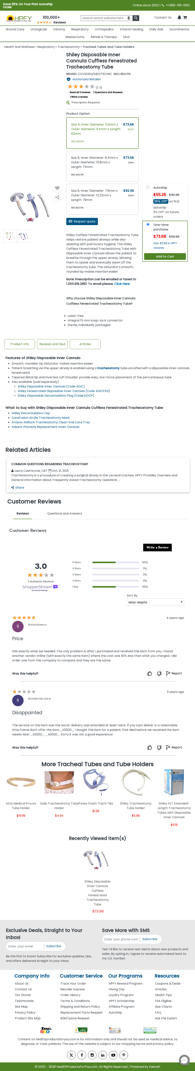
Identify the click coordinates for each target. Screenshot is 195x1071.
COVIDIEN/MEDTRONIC (89, 74)
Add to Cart (165, 256)
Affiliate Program (121, 1006)
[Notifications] (179, 17)
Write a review (79, 96)
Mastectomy (75, 37)
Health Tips (163, 995)
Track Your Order (73, 983)
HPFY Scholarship (121, 1001)
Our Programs (125, 976)
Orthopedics (104, 29)
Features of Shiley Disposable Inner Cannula (43, 358)
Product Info (19, 344)
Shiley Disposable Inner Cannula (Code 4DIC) (51, 386)
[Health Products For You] (19, 18)
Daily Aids (156, 29)
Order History (70, 995)
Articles (85, 344)
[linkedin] (102, 1055)
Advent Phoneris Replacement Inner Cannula (45, 427)
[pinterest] (123, 1055)
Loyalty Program (121, 995)
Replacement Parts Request (81, 1012)
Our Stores (23, 995)
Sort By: (132, 595)
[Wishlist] (57, 188)
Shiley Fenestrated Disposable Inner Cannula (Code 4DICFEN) (64, 391)
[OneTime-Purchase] (147, 225)
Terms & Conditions (75, 1001)
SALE (126, 37)
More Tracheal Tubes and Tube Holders (98, 764)
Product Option (78, 113)
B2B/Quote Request (75, 1018)
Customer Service (81, 976)
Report (177, 673)
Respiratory (80, 29)
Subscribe (53, 946)
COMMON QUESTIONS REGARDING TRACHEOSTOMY (49, 464)
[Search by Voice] (128, 18)
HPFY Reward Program (125, 983)
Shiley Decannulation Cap (31, 413)
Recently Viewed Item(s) (97, 839)
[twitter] (71, 1055)
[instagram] (92, 1055)
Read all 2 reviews (80, 92)
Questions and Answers (109, 92)
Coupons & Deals (168, 983)
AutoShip (115, 1012)
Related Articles (28, 449)
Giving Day (117, 989)
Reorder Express (72, 989)
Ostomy (59, 29)
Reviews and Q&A (52, 344)
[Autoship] (147, 188)
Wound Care (15, 29)
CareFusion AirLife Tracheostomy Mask (41, 418)
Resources (167, 976)
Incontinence (179, 29)
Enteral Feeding (131, 29)
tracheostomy (108, 368)
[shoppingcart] (185, 17)
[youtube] (113, 1055)
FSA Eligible (163, 1001)
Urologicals (38, 29)
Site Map (21, 1006)
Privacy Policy (25, 1012)
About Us (21, 983)
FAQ (158, 1012)
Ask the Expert (166, 1018)
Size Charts (163, 1006)
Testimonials (24, 1001)
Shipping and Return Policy (80, 1006)
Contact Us (162, 17)
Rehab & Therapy (104, 37)
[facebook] (82, 1055)
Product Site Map (28, 1018)
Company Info (32, 976)
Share (19, 487)
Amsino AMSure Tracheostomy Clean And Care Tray (51, 422)
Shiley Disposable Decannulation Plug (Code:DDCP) (56, 395)
